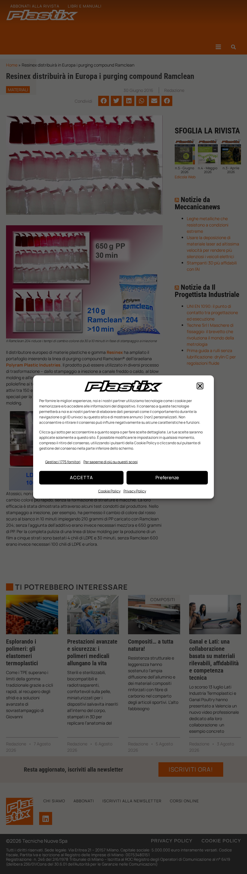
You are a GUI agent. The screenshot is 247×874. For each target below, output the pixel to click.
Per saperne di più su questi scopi (110, 461)
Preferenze (167, 477)
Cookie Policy (109, 490)
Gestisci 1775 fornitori (62, 461)
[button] (200, 386)
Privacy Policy (135, 490)
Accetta (81, 477)
